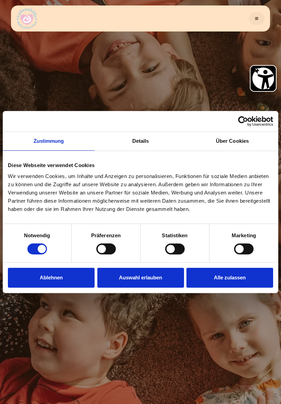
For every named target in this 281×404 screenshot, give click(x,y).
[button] (257, 18)
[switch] (106, 248)
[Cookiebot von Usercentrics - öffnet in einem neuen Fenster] (243, 121)
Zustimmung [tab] (49, 141)
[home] (26, 18)
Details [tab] (140, 141)
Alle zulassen (230, 277)
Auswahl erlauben (140, 277)
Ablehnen (51, 277)
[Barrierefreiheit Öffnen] (263, 78)
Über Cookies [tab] (232, 141)
